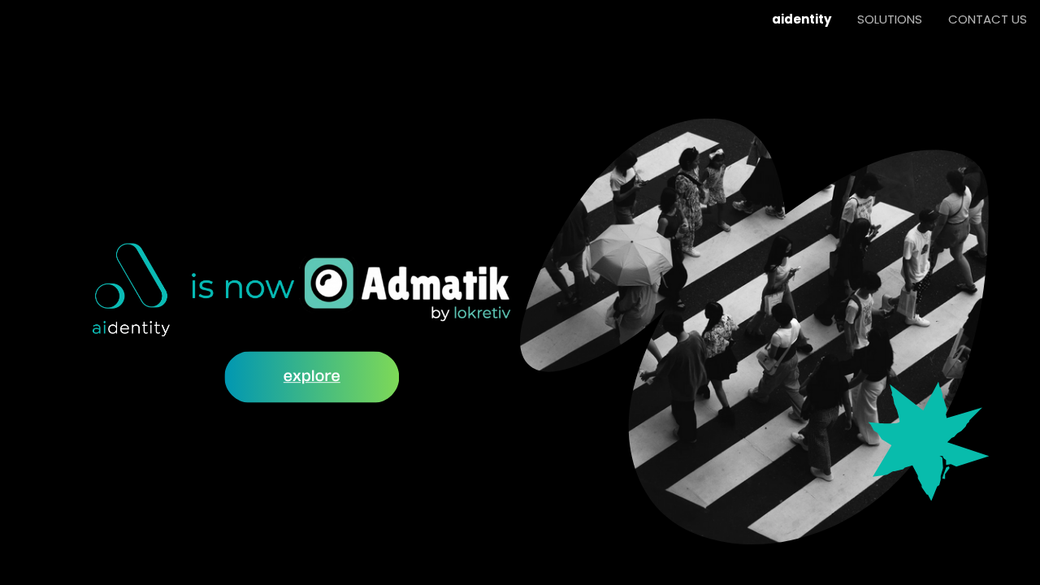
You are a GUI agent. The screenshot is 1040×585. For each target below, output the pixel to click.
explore (312, 375)
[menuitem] (801, 19)
